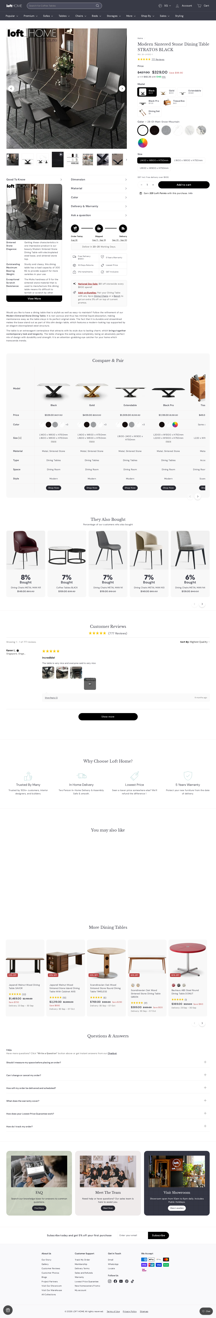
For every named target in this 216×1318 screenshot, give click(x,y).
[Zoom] (66, 88)
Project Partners (50, 1281)
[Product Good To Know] (34, 243)
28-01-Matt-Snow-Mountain (143, 130)
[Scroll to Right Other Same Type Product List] (202, 1023)
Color (158, 121)
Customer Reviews (51, 1268)
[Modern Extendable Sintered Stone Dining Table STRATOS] (130, 385)
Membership (81, 1264)
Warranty (79, 1277)
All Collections (49, 1294)
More (129, 16)
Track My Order (82, 1259)
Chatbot (112, 1053)
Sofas (46, 16)
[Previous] (11, 88)
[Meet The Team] (108, 1171)
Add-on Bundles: (87, 292)
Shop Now (53, 487)
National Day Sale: (88, 283)
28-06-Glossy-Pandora (201, 130)
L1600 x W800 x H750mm (188, 160)
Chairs (79, 16)
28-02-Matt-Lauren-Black (154, 130)
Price (141, 66)
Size (140, 154)
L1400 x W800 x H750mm (154, 160)
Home (140, 38)
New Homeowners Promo (87, 1285)
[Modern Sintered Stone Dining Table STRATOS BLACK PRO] (168, 385)
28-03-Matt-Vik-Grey (166, 130)
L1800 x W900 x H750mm (154, 168)
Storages (112, 16)
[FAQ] (39, 1171)
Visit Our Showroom (52, 1285)
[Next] (122, 88)
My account (80, 1290)
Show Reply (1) (51, 697)
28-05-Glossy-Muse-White (189, 130)
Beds (95, 16)
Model (141, 84)
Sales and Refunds (84, 1273)
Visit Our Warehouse (52, 1290)
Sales (163, 16)
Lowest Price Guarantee (87, 1281)
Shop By (146, 16)
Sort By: (184, 641)
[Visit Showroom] (177, 1171)
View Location (177, 1208)
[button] (17, 650)
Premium (29, 16)
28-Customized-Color (143, 143)
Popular (11, 16)
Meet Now (108, 1208)
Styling (179, 16)
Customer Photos (50, 1273)
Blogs (44, 1277)
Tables (63, 16)
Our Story (46, 1259)
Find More (39, 1208)
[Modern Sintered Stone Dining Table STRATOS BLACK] (53, 385)
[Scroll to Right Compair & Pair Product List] (197, 496)
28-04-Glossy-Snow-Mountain (178, 130)
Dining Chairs (101, 296)
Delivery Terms (82, 1268)
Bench (117, 296)
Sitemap (144, 1311)
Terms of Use (113, 1311)
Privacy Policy (130, 1311)
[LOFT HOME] (14, 5)
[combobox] (64, 6)
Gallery (45, 1264)
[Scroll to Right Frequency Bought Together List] (202, 604)
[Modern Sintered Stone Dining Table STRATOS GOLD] (92, 385)
